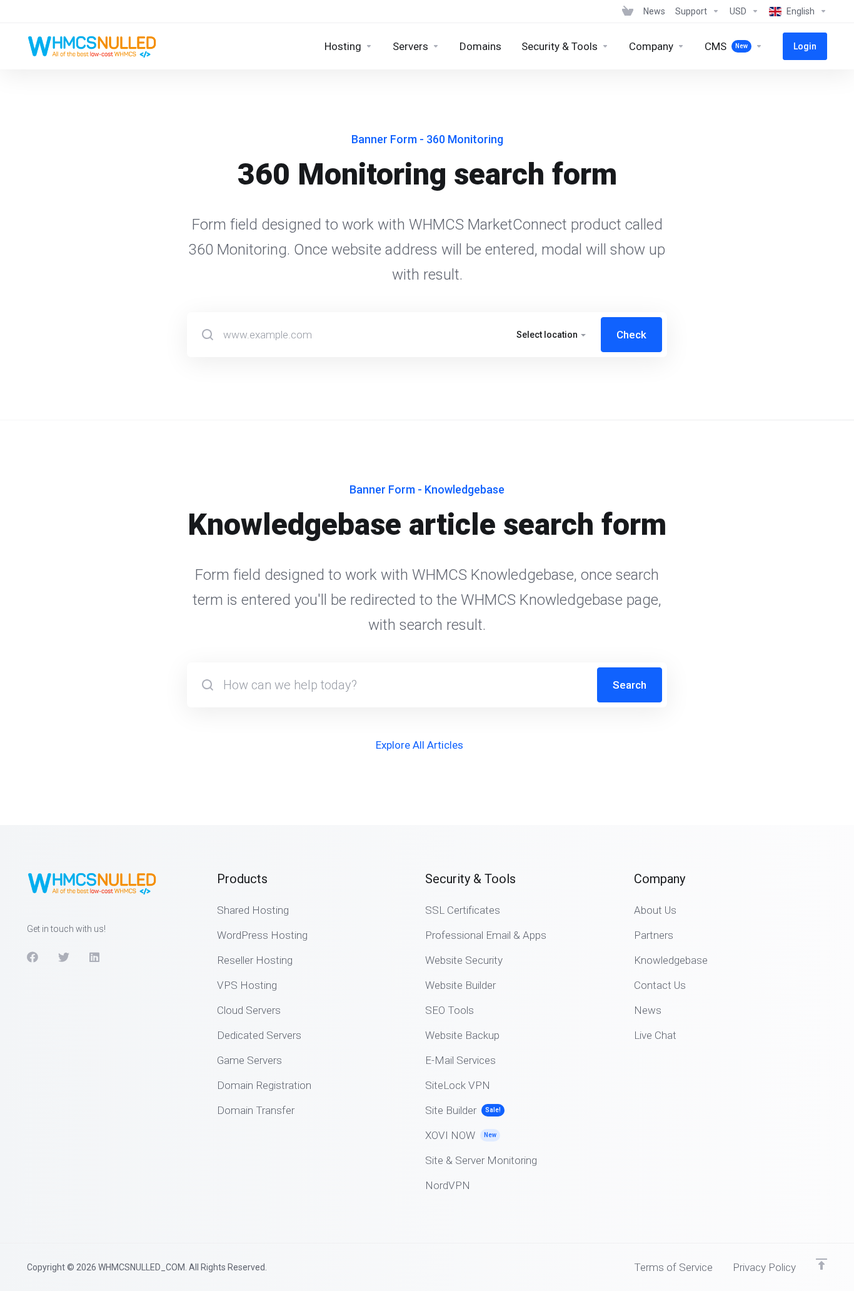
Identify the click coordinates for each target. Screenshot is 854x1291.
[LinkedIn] (95, 957)
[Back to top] (821, 1264)
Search (629, 685)
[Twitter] (63, 957)
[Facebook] (32, 957)
